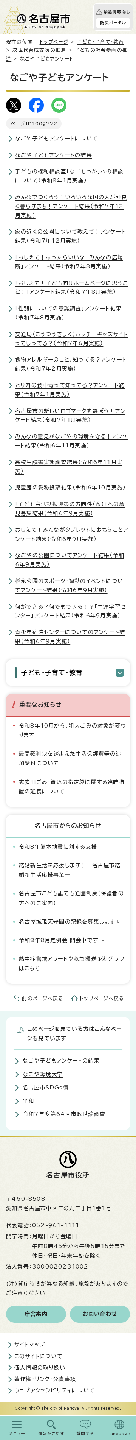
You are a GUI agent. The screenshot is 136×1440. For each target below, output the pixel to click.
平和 (28, 1100)
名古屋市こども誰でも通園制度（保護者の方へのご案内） (71, 898)
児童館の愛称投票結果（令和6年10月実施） (70, 487)
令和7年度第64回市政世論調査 (64, 1114)
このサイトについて (38, 1356)
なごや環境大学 (43, 1074)
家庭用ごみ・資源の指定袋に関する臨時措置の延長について (72, 786)
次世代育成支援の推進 (39, 50)
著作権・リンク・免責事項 (45, 1379)
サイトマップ (29, 1344)
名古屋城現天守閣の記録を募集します (67, 921)
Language (119, 1433)
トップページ (54, 41)
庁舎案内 (36, 1314)
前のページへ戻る (42, 998)
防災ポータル (113, 23)
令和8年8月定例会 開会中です (58, 940)
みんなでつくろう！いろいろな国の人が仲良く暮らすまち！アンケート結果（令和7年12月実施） (71, 206)
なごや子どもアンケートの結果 (53, 155)
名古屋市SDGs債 (46, 1087)
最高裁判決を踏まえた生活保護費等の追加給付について (70, 758)
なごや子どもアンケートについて (56, 138)
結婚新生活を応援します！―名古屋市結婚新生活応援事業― (70, 870)
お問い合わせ (100, 1314)
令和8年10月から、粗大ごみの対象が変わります (72, 730)
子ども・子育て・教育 (100, 41)
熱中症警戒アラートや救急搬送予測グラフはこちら (72, 963)
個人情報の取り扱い (39, 1367)
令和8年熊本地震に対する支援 (58, 846)
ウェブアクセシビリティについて (54, 1390)
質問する (85, 1433)
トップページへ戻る (102, 998)
